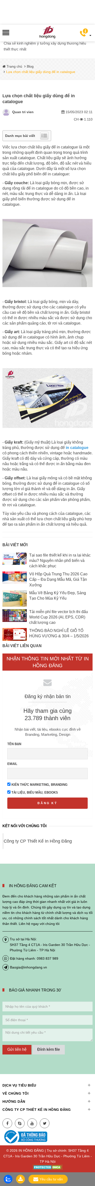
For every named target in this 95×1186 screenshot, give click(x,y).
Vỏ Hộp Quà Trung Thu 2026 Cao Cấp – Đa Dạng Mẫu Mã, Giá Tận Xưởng (58, 579)
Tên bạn (14, 744)
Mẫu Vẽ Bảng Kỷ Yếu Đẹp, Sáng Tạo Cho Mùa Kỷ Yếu (57, 595)
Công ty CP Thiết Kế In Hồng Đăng (38, 841)
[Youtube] (32, 1123)
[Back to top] (90, 1158)
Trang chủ (14, 66)
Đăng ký (47, 803)
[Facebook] (7, 1123)
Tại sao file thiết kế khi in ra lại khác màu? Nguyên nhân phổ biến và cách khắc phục (60, 560)
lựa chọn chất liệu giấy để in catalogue (44, 147)
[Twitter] (44, 1123)
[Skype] (20, 1123)
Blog (30, 66)
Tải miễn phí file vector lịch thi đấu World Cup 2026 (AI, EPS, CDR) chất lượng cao (58, 617)
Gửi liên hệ (17, 1049)
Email (12, 764)
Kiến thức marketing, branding (38, 785)
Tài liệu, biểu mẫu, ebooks (34, 792)
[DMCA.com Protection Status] (48, 1167)
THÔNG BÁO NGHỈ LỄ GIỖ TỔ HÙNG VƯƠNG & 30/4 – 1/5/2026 (59, 633)
